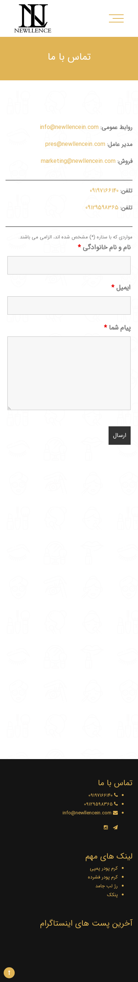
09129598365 (101, 207)
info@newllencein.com (69, 127)
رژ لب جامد (106, 886)
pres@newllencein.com (75, 144)
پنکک (112, 895)
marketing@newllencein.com (78, 161)
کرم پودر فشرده (103, 877)
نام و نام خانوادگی (104, 247)
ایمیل (121, 287)
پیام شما (117, 327)
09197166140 (104, 190)
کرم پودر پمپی (104, 868)
